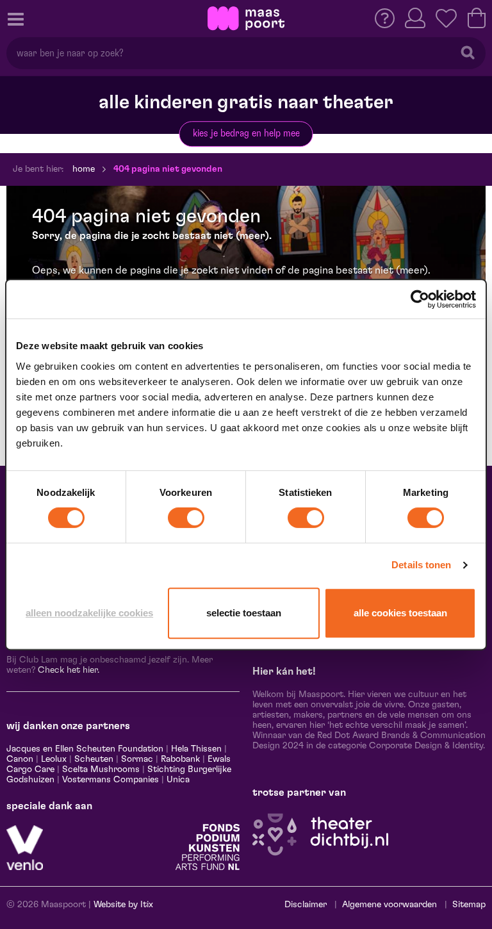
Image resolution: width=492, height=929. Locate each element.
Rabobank (180, 759)
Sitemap (469, 904)
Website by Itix (123, 904)
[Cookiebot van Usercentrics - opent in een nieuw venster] (420, 299)
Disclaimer (305, 904)
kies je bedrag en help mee (246, 133)
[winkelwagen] (477, 18)
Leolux (54, 759)
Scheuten (93, 759)
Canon (19, 759)
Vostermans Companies (110, 779)
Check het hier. (68, 670)
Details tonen (421, 564)
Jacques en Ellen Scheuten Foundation (84, 748)
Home (83, 169)
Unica (178, 779)
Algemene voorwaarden (389, 904)
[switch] (186, 517)
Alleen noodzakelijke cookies (89, 612)
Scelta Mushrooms (100, 769)
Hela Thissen (196, 748)
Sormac (137, 759)
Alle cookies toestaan (400, 612)
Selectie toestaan (243, 612)
